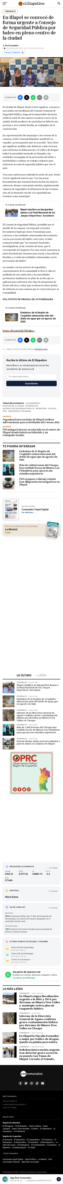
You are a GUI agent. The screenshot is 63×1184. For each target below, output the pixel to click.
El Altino (34, 1129)
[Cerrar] (59, 1179)
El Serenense (19, 1140)
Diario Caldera (35, 1126)
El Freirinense (19, 1131)
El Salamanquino (19, 1147)
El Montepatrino (47, 1142)
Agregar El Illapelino (12, 52)
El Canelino (52, 1145)
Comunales (32, 406)
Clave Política (30, 1159)
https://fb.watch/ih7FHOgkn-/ (19, 330)
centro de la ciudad (14, 406)
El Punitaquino (23, 1145)
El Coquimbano (33, 1140)
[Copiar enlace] (46, 97)
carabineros (33, 403)
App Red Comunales (30, 1162)
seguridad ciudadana (20, 411)
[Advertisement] (31, 570)
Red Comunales (12, 45)
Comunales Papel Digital (13, 1159)
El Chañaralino (21, 1126)
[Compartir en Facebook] (20, 97)
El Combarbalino (38, 1145)
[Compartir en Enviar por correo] (39, 97)
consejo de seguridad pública (19, 409)
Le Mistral (42, 1159)
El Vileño (31, 1147)
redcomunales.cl (10, 1101)
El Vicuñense (47, 1140)
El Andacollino (20, 1142)
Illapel (53, 409)
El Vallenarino (46, 1129)
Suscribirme (31, 383)
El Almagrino (8, 1126)
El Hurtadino (33, 1142)
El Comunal (7, 1140)
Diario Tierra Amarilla (20, 1129)
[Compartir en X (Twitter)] (26, 97)
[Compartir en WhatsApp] (33, 97)
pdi (5, 411)
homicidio (42, 409)
